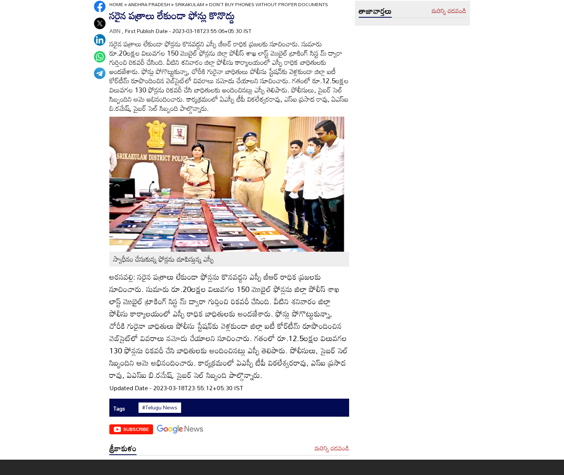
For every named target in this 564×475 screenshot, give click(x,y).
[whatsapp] (100, 57)
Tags (119, 408)
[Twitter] (100, 23)
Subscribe (136, 429)
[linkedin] (100, 40)
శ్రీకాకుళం (123, 448)
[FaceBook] (100, 6)
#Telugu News (159, 407)
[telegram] (100, 73)
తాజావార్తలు (375, 11)
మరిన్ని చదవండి (332, 448)
